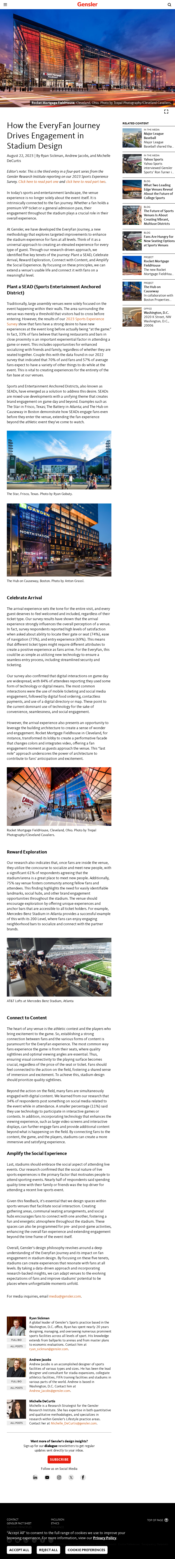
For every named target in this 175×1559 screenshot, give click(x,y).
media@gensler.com (65, 1296)
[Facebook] (83, 1479)
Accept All (19, 1550)
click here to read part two (85, 182)
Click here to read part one (38, 182)
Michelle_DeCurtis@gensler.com (74, 1423)
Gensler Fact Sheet (19, 1523)
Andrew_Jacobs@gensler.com (49, 1391)
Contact (12, 1519)
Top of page (155, 1520)
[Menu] (5, 5)
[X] (71, 1479)
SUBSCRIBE (59, 1459)
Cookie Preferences (86, 1550)
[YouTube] (47, 1479)
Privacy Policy (104, 1538)
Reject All (48, 1550)
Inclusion (57, 1519)
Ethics (55, 1523)
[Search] (169, 4)
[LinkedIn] (35, 1479)
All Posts (16, 1346)
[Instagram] (59, 1479)
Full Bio (16, 1340)
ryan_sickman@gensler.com (48, 1349)
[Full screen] (166, 112)
